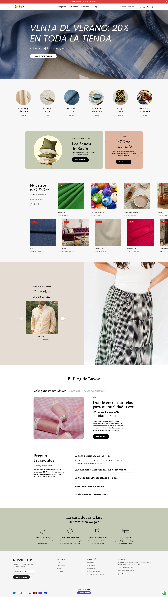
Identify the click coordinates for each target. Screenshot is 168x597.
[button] (152, 7)
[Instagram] (126, 574)
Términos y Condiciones (95, 575)
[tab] (50, 391)
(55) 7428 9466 (47, 472)
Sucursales (74, 7)
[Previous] (63, 2)
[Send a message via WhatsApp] (164, 593)
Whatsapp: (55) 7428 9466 (127, 571)
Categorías (61, 7)
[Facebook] (122, 574)
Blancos (59, 569)
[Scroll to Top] (165, 587)
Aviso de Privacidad (93, 572)
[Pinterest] (119, 574)
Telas (58, 563)
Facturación (91, 569)
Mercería (60, 572)
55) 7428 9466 (75, 543)
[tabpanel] (84, 418)
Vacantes (90, 563)
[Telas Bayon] (19, 7)
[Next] (105, 2)
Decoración (61, 566)
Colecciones (84, 7)
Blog (95, 7)
